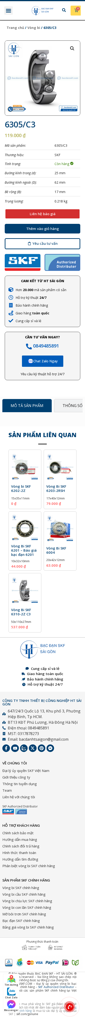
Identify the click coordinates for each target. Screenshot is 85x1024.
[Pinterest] (41, 748)
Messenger (11, 1010)
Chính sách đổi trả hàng (20, 846)
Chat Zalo (11, 997)
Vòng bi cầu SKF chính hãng (24, 894)
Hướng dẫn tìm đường (20, 859)
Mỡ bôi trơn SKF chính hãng (24, 914)
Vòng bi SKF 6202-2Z (21, 488)
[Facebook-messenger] (50, 748)
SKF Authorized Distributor (56, 987)
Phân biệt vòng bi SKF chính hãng (28, 865)
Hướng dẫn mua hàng (19, 839)
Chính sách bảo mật (18, 832)
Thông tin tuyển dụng (19, 783)
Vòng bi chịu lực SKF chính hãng (27, 900)
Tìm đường (11, 984)
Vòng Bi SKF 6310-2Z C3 (21, 611)
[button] (8, 10)
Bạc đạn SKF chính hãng (21, 920)
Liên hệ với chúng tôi (18, 797)
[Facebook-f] (6, 748)
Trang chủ (15, 27)
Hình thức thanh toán (19, 852)
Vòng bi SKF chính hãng (20, 887)
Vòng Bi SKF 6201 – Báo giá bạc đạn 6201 (24, 550)
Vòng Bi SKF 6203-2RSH (56, 488)
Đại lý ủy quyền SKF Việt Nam (25, 770)
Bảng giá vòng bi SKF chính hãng (28, 927)
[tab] (27, 405)
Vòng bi (33, 27)
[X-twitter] (32, 748)
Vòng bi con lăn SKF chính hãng (26, 907)
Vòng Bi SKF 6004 (56, 550)
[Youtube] (15, 748)
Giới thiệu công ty (16, 777)
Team (7, 790)
